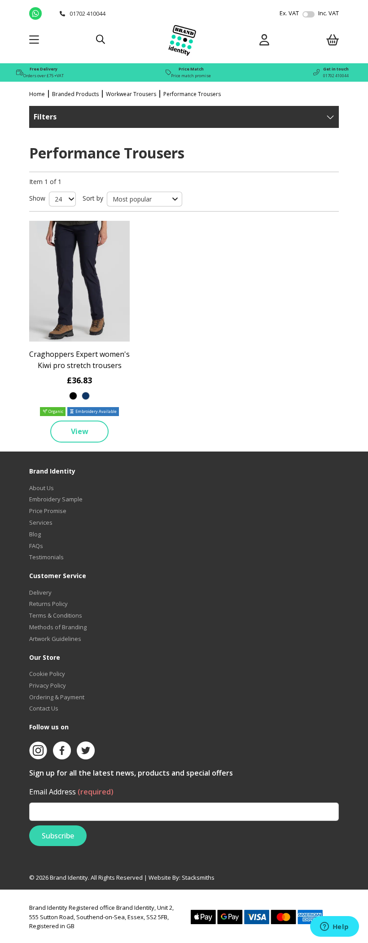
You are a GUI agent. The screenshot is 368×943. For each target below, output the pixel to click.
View (79, 431)
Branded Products (75, 94)
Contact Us (43, 708)
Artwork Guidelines (55, 639)
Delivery (40, 592)
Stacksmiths (198, 877)
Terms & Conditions (55, 615)
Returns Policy (48, 604)
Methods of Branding (58, 627)
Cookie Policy (47, 674)
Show (37, 198)
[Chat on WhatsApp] (42, 13)
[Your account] (264, 41)
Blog (35, 534)
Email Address (71, 792)
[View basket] (332, 41)
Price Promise (47, 511)
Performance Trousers (192, 94)
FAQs (36, 546)
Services (41, 522)
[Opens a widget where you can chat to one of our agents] (334, 927)
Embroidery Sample (56, 499)
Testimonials (46, 557)
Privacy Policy (47, 685)
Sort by (93, 198)
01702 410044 (336, 76)
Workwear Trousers (131, 94)
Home (37, 94)
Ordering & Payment (56, 697)
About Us (41, 488)
